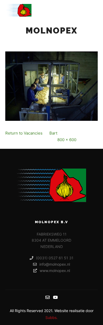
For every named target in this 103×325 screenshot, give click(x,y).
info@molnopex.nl (54, 264)
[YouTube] (55, 297)
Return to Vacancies (24, 133)
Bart (53, 133)
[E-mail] (47, 297)
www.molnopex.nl (55, 270)
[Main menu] (93, 10)
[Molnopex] (18, 10)
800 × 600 (66, 139)
